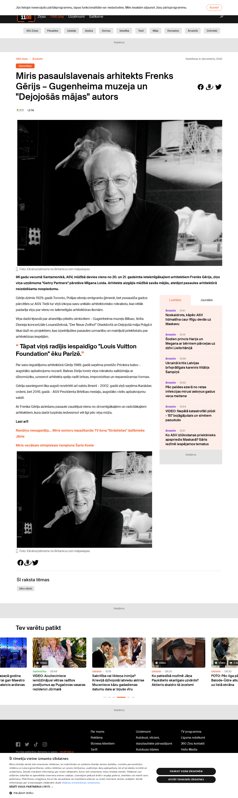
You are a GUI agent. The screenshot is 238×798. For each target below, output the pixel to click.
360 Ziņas (32, 30)
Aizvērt (214, 7)
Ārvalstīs (193, 30)
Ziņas (42, 16)
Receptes (173, 30)
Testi (141, 30)
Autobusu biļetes (147, 749)
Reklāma (97, 738)
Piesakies (52, 30)
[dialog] (119, 775)
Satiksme (96, 16)
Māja (155, 30)
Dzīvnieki (212, 30)
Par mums (97, 732)
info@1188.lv (67, 752)
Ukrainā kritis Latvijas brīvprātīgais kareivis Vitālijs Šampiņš (187, 367)
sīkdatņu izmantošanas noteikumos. (81, 782)
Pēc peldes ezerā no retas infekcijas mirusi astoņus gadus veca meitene (190, 391)
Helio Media (189, 749)
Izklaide (71, 30)
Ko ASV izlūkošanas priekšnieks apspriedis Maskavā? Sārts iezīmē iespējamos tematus (190, 439)
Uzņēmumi (76, 16)
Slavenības (25, 66)
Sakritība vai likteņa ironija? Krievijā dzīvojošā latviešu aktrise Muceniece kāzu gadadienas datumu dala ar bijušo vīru (63, 683)
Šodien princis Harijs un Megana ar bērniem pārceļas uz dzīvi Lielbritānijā (190, 343)
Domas (106, 30)
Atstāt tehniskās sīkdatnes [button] (186, 779)
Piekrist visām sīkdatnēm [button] (186, 771)
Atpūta (89, 30)
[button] (104, 697)
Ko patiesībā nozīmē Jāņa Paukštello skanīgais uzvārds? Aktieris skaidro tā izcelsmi (120, 680)
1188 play (57, 16)
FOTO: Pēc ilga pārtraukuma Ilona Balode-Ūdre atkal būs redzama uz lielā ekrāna (182, 680)
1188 (23, 732)
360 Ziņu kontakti (193, 743)
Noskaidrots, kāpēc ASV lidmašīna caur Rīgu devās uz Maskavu (188, 319)
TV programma (191, 732)
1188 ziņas (22, 59)
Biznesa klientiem (103, 743)
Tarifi (94, 749)
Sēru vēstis (25, 588)
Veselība (124, 30)
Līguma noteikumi (193, 738)
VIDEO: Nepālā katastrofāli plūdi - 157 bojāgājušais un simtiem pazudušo (190, 415)
